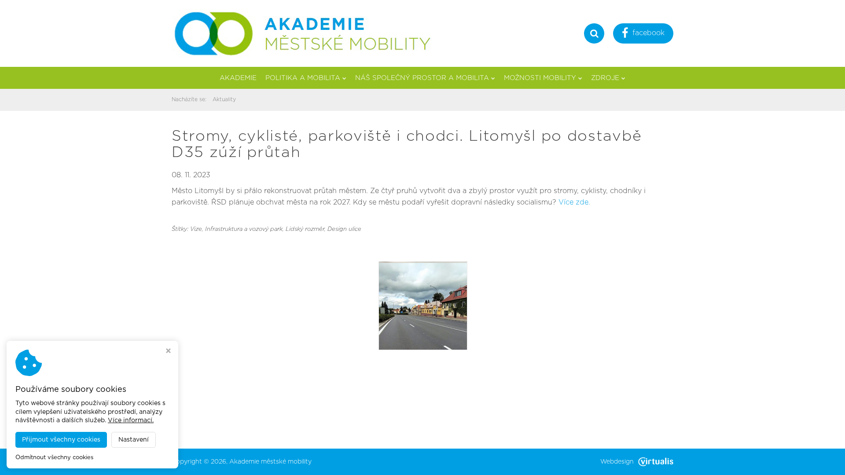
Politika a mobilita (302, 78)
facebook (648, 33)
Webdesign (617, 462)
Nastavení (133, 440)
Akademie (238, 78)
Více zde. (574, 202)
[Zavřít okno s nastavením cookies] (168, 351)
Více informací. (131, 420)
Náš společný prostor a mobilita (422, 78)
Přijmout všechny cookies (61, 440)
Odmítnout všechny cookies (54, 457)
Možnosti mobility (540, 78)
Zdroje (605, 78)
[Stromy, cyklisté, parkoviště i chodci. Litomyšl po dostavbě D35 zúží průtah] (422, 305)
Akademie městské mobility (270, 462)
